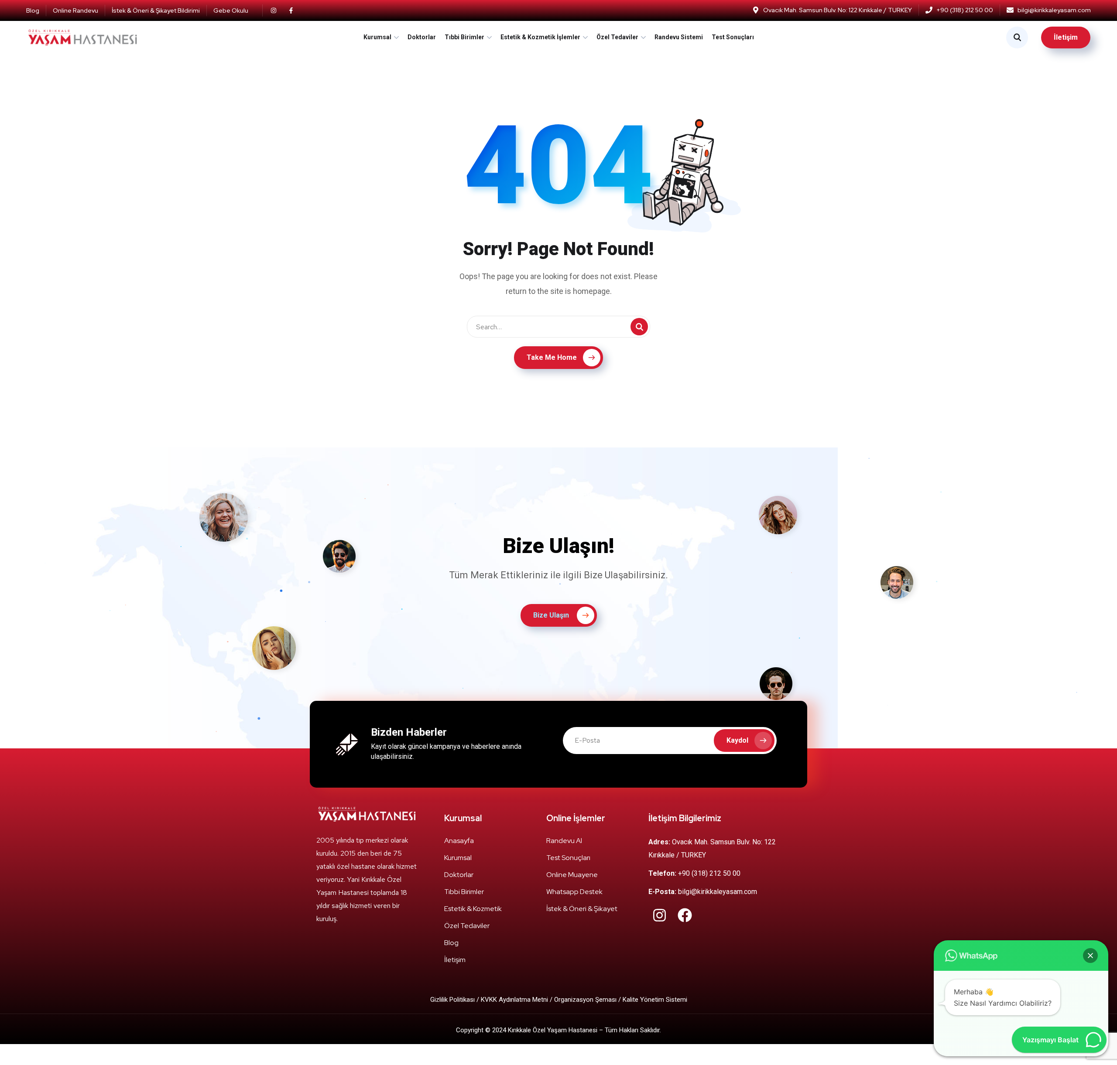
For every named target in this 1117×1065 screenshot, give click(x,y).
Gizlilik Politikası (453, 1000)
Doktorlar (422, 37)
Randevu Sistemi (678, 37)
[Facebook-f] (291, 10)
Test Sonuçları (733, 37)
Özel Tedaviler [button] (617, 37)
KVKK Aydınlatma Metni (514, 1000)
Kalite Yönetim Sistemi (655, 1000)
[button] (1090, 955)
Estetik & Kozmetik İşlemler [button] (540, 37)
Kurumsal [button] (377, 37)
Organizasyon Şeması (585, 1000)
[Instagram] (273, 10)
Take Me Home (552, 357)
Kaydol (737, 740)
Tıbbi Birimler (464, 37)
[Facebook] (684, 915)
